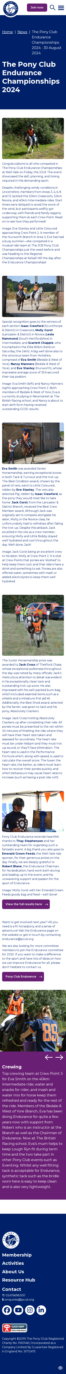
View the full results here (24, 904)
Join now (37, 7)
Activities (13, 1263)
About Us (13, 1271)
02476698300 (13, 1295)
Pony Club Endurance (21, 976)
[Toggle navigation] (61, 6)
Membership (17, 1255)
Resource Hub (18, 1280)
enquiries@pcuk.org (18, 1299)
